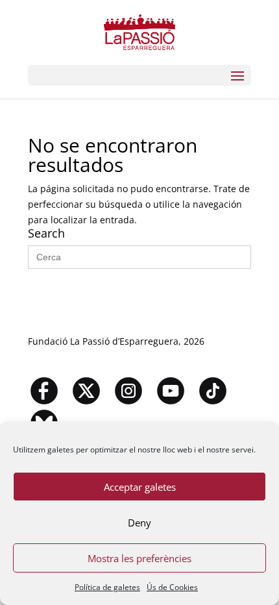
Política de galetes (107, 587)
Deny (139, 522)
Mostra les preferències (139, 558)
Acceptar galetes (140, 486)
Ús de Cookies (172, 587)
